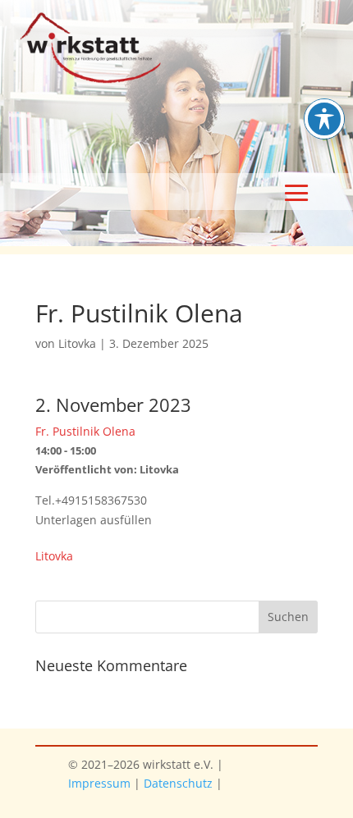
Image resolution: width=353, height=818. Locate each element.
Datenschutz (178, 783)
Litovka (77, 343)
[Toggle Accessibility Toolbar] (324, 119)
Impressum (99, 783)
